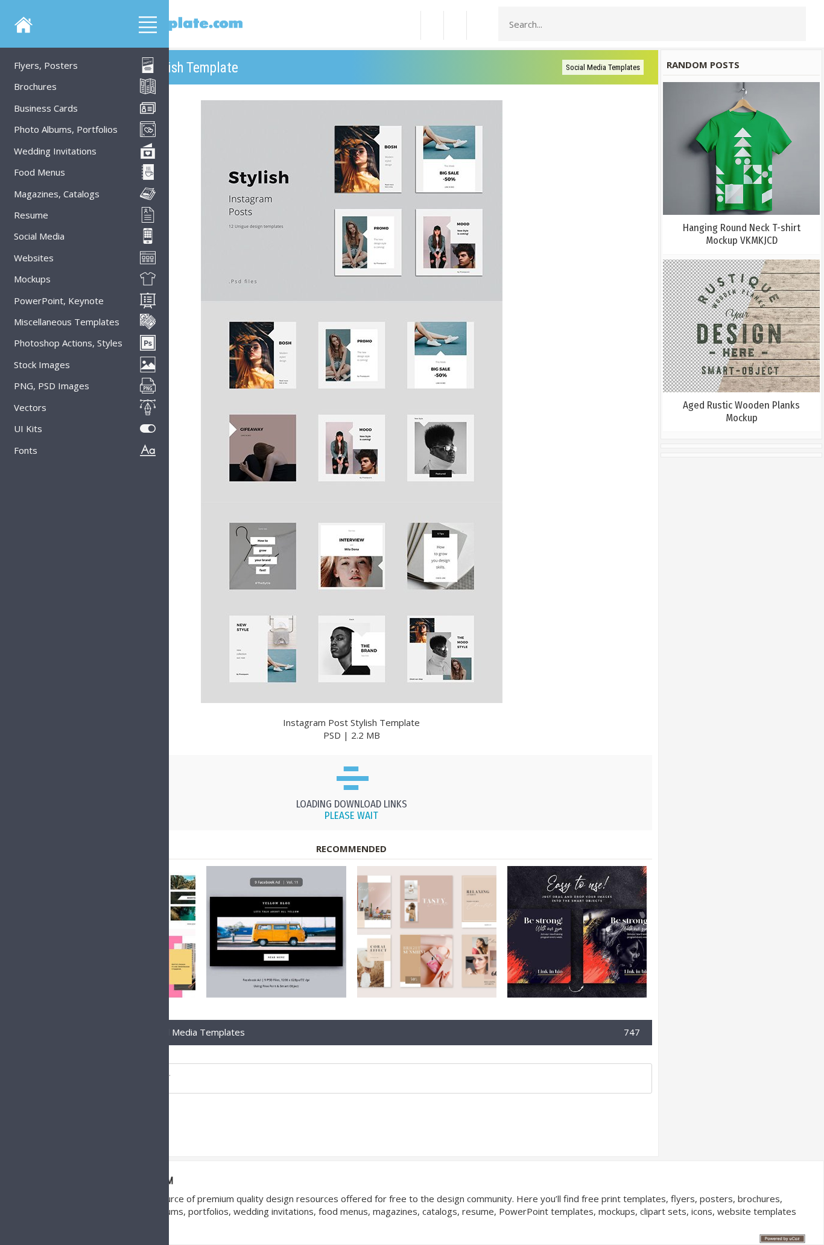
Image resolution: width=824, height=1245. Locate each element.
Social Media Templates (603, 67)
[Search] (793, 24)
